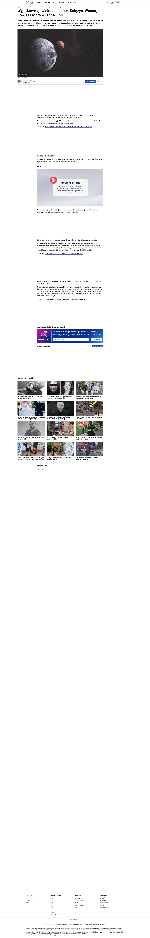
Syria (51, 905)
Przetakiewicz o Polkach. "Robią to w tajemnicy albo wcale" (65, 299)
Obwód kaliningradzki (79, 900)
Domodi (27, 897)
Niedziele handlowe (79, 898)
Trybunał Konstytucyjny (80, 904)
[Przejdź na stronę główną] (27, 3)
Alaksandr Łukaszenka (105, 904)
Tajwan (52, 907)
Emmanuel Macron (104, 902)
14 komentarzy (91, 81)
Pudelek (27, 902)
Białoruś (52, 912)
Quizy (54, 2)
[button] (112, 3)
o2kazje (47, 2)
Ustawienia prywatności (99, 924)
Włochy (52, 904)
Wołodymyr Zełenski (104, 907)
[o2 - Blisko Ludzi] (33, 2)
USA (51, 909)
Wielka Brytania (53, 914)
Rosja (51, 902)
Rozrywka (61, 2)
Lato (76, 907)
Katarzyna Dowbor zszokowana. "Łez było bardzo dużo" (64, 253)
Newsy (76, 897)
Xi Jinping (102, 905)
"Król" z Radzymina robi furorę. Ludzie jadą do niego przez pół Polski (68, 126)
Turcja (51, 900)
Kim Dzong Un (103, 897)
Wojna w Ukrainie (79, 905)
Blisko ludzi (39, 2)
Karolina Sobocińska (27, 81)
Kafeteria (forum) (29, 898)
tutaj (55, 934)
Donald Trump (103, 898)
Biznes (75, 2)
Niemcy (52, 910)
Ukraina (52, 898)
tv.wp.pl (27, 900)
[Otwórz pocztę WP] (107, 2)
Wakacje (77, 909)
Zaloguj (117, 2)
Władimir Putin (103, 900)
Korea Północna (53, 897)
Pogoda (68, 2)
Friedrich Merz (103, 909)
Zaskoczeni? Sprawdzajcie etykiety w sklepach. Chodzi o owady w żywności (71, 240)
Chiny (76, 902)
